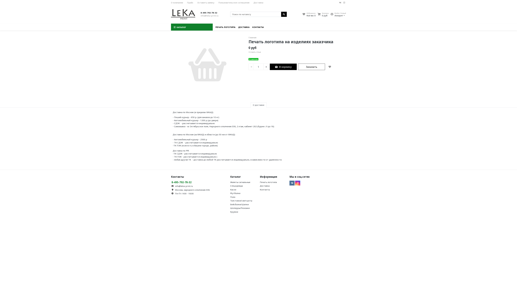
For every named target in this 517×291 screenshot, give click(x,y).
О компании (177, 2)
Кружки (234, 211)
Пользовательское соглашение (233, 2)
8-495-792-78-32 (209, 12)
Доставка (258, 2)
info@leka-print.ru (209, 15)
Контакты (258, 27)
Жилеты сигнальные (240, 182)
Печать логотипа (225, 27)
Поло (232, 197)
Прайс (190, 2)
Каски (233, 189)
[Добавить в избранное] (329, 67)
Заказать (311, 66)
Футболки (235, 193)
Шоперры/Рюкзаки (240, 208)
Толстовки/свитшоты (241, 200)
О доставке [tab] (258, 105)
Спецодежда (236, 185)
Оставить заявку (205, 2)
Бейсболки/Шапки (239, 204)
